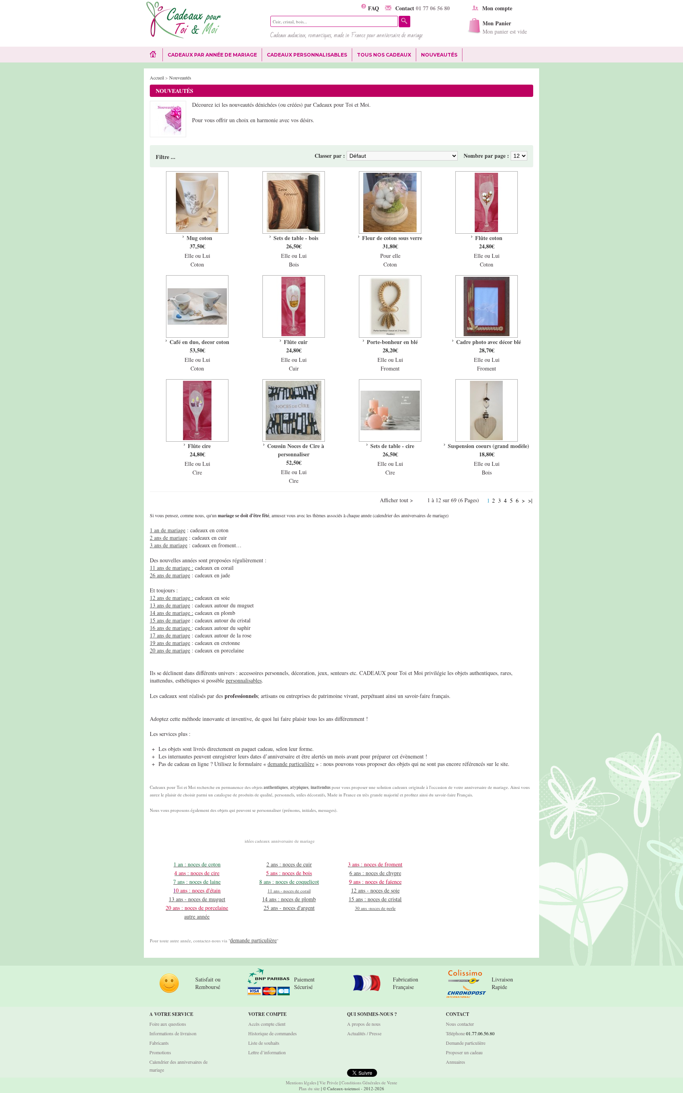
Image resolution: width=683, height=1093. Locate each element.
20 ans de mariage (170, 650)
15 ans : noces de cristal (375, 899)
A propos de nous (364, 1024)
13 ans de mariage (170, 605)
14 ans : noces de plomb (289, 899)
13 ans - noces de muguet (197, 899)
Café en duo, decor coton (199, 342)
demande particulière (291, 764)
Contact (422, 8)
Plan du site (309, 1088)
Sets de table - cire (392, 446)
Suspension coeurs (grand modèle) (488, 446)
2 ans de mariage (168, 537)
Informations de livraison (172, 1033)
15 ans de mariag (169, 620)
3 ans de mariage (168, 545)
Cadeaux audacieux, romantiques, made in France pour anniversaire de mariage (346, 35)
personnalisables (244, 680)
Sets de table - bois (296, 238)
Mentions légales (301, 1082)
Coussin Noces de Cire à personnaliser (295, 450)
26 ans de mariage (170, 575)
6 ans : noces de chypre (375, 873)
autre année (196, 916)
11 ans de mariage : (171, 567)
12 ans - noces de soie (375, 890)
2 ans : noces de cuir (289, 864)
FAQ (372, 8)
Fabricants (159, 1043)
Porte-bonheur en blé (392, 342)
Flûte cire (199, 446)
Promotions (160, 1052)
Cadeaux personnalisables (307, 55)
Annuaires (455, 1062)
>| (530, 500)
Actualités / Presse (364, 1033)
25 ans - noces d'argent (289, 907)
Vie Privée (328, 1082)
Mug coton (199, 238)
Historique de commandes (272, 1033)
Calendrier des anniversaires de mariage (178, 1066)
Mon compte (497, 8)
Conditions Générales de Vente (369, 1082)
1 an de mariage (167, 530)
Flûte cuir (296, 342)
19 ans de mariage (170, 643)
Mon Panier (505, 27)
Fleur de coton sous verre (392, 238)
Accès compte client (266, 1024)
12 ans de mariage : (171, 597)
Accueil (157, 77)
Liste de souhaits (263, 1043)
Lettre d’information (267, 1052)
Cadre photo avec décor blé (488, 342)
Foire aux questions (167, 1024)
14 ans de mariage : (171, 612)
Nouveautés (439, 55)
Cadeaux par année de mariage (212, 55)
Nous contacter (460, 1024)
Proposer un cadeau (464, 1052)
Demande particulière (465, 1043)
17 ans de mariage (170, 635)
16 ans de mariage (171, 628)
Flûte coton (488, 238)
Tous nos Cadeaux (381, 55)
